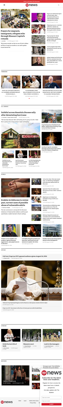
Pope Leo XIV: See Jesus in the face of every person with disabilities (22, 308)
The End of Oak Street (9, 381)
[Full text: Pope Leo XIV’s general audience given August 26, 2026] (31, 277)
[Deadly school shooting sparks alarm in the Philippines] (52, 233)
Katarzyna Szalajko (6, 207)
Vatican (3, 250)
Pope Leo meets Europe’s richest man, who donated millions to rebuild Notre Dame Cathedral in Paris (54, 17)
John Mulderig (7, 383)
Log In (25, 400)
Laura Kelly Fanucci (49, 346)
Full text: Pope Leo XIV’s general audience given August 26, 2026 (25, 256)
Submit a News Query (34, 400)
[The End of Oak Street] (15, 375)
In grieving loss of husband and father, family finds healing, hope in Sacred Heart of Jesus (51, 126)
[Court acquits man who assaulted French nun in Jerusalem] (38, 50)
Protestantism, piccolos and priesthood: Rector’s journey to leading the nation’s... (52, 92)
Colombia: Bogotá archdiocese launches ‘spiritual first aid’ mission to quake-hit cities (31, 240)
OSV (40, 402)
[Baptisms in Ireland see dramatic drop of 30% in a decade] (36, 199)
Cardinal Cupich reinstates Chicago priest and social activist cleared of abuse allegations (51, 148)
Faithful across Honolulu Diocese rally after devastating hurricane (7, 163)
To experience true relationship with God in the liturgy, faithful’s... (31, 92)
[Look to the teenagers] (52, 339)
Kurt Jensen (6, 348)
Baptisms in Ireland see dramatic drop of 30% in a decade (50, 198)
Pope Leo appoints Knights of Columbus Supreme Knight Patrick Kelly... (11, 92)
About (19, 400)
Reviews (4, 361)
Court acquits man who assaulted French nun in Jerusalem (54, 48)
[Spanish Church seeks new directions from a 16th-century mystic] (36, 191)
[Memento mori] (31, 339)
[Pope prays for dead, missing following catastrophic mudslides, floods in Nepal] (38, 39)
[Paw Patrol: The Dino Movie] (36, 377)
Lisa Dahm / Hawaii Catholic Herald (9, 117)
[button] (3, 87)
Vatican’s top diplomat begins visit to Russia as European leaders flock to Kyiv (25, 302)
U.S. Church (4, 106)
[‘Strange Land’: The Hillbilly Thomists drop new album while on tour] (36, 368)
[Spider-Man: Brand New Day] (36, 386)
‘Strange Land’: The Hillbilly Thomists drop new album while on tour (51, 367)
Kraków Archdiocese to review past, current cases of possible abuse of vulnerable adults (14, 202)
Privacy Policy (33, 402)
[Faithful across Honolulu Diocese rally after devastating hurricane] (20, 129)
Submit (51, 404)
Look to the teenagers (51, 344)
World (3, 174)
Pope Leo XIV (6, 258)
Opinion (3, 326)
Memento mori (28, 344)
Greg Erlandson (28, 346)
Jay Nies (4, 41)
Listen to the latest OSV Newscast (31, 1)
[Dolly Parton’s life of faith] (10, 340)
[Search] (58, 5)
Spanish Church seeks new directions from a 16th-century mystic (52, 190)
